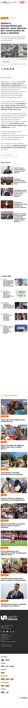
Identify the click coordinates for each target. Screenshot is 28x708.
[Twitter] (5, 69)
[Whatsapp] (2, 69)
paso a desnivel (5, 157)
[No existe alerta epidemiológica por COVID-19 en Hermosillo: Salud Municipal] (21, 282)
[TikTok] (13, 631)
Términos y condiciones (6, 644)
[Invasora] (3, 660)
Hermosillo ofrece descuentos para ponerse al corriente (8, 295)
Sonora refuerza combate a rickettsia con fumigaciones (13, 499)
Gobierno (4, 18)
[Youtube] (7, 631)
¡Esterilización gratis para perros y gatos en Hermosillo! (13, 579)
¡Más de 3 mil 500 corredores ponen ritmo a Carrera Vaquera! (13, 525)
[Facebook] (7, 69)
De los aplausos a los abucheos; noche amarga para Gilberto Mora (13, 553)
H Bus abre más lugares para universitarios (13, 420)
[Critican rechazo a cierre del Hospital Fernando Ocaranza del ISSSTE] (21, 329)
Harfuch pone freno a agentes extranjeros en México (20, 170)
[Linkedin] (10, 69)
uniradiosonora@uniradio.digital (8, 641)
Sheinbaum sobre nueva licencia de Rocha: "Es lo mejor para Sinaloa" (20, 193)
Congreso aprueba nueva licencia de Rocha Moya (20, 181)
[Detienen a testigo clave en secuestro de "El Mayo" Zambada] (21, 305)
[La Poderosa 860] (7, 666)
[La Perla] (7, 692)
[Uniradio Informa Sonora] (10, 2)
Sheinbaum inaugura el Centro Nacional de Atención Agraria (20, 205)
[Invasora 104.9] (3, 673)
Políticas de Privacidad (6, 646)
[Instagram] (10, 631)
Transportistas (14, 157)
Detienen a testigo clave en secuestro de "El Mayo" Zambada (8, 306)
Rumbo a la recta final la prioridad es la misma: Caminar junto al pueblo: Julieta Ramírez (20, 217)
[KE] (3, 692)
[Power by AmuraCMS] (23, 698)
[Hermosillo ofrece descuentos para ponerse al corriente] (21, 294)
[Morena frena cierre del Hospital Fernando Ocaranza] (21, 317)
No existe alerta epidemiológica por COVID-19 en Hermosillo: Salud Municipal (8, 283)
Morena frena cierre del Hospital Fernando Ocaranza (7, 317)
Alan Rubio (6, 62)
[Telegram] (13, 69)
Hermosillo (13, 18)
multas (16, 155)
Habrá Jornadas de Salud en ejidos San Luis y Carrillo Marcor (12, 447)
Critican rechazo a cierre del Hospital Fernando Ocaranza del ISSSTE (8, 330)
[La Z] (12, 679)
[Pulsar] (7, 660)
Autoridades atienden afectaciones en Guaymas (12, 473)
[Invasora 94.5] (3, 666)
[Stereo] (3, 679)
